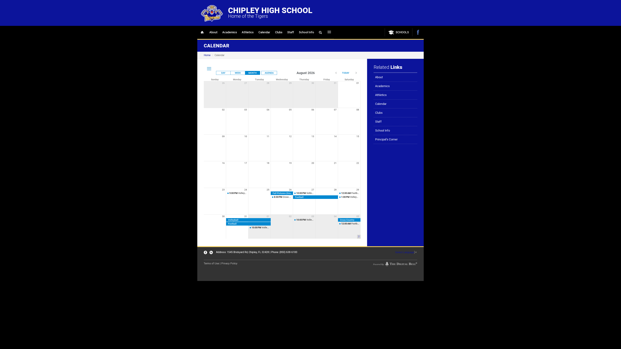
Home (202, 32)
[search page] (320, 32)
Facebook (418, 32)
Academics (229, 32)
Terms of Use (211, 263)
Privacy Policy (229, 263)
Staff (290, 32)
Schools (402, 32)
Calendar (264, 32)
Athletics (248, 32)
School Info (306, 32)
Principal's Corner (386, 139)
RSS (211, 252)
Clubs (278, 32)
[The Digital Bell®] (395, 264)
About (213, 32)
